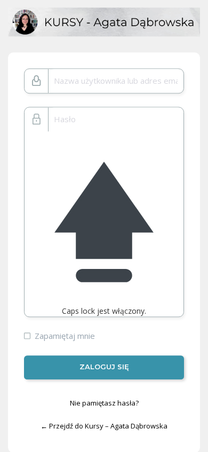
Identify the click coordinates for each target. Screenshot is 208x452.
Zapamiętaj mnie (65, 336)
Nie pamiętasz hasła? (104, 403)
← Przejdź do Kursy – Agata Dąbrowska (104, 426)
